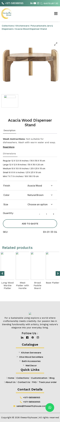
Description (9, 130)
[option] (30, 65)
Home (11, 377)
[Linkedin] (22, 338)
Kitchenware (22, 25)
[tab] (9, 130)
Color (6, 195)
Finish (6, 185)
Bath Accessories (31, 361)
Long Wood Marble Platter (7, 285)
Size (5, 204)
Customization (39, 377)
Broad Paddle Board (37, 285)
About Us (10, 382)
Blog (52, 377)
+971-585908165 (31, 401)
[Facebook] (27, 338)
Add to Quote (30, 223)
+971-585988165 (14, 3)
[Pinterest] (32, 338)
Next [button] (58, 273)
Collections (8, 25)
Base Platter (52, 282)
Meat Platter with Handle (22, 285)
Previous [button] (2, 273)
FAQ (34, 382)
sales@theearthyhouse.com (31, 406)
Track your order (48, 382)
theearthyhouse (28, 417)
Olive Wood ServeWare (31, 356)
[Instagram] (37, 338)
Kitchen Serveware (31, 352)
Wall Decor (31, 365)
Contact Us (24, 382)
